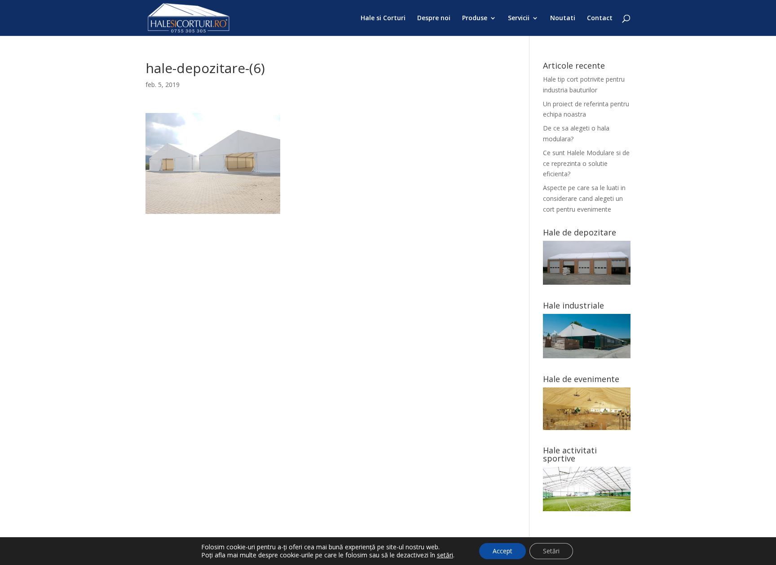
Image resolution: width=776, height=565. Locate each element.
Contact (600, 18)
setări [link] (445, 555)
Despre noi (433, 18)
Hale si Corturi (383, 18)
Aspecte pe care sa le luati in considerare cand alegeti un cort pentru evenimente (584, 198)
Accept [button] (502, 551)
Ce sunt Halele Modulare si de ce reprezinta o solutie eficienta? (586, 163)
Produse (474, 18)
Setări (551, 551)
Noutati (562, 18)
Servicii (518, 18)
